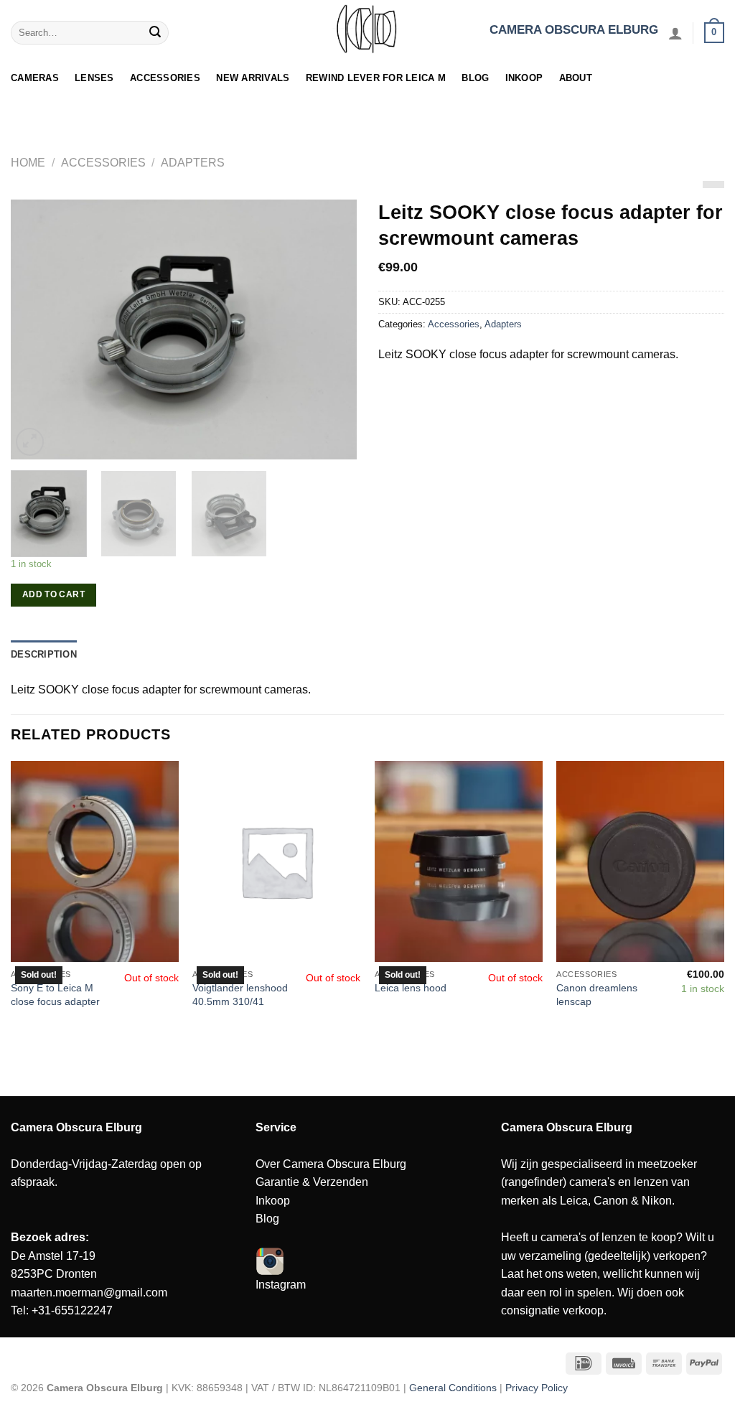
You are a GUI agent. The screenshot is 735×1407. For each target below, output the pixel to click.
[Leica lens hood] (459, 861)
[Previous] (36, 329)
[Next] (332, 329)
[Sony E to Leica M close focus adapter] (95, 861)
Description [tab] (44, 654)
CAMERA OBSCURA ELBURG (574, 30)
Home (28, 162)
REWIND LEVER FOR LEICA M (376, 78)
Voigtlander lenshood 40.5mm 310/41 (240, 994)
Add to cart (53, 594)
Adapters (193, 162)
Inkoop (524, 78)
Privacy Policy (536, 1387)
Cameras (35, 78)
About (575, 78)
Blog (475, 78)
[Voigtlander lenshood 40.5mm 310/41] (276, 861)
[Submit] (156, 33)
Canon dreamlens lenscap (596, 994)
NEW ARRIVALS (252, 78)
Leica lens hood (410, 988)
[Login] (675, 33)
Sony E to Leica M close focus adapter (55, 994)
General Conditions (453, 1387)
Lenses (94, 78)
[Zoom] (30, 442)
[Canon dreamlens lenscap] (640, 861)
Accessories (165, 78)
